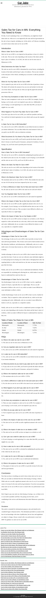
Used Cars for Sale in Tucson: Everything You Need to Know (15, 564)
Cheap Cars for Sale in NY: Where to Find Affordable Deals (15, 575)
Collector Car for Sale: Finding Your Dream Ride (13, 534)
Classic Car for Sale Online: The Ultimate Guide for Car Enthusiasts (17, 530)
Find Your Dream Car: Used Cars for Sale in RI (12, 583)
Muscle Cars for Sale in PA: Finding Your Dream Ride (14, 589)
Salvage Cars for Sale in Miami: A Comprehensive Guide (15, 579)
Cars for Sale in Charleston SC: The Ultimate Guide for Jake (15, 585)
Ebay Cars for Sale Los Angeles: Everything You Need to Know (16, 549)
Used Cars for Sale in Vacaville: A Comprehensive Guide (15, 568)
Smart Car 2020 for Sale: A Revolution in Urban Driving (14, 541)
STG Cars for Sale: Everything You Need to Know (13, 539)
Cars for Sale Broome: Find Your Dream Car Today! (13, 556)
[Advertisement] (23, 15)
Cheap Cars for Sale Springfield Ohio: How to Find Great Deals (16, 552)
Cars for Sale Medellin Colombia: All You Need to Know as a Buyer (17, 554)
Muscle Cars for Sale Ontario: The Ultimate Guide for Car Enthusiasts (18, 545)
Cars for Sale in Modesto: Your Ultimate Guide (12, 572)
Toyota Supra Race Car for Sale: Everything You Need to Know (16, 537)
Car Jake (23, 2)
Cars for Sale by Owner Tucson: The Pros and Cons (13, 535)
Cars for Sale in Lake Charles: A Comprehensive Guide (14, 587)
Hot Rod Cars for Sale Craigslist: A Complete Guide (13, 547)
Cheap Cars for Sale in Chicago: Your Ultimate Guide (14, 574)
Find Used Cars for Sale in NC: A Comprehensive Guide (14, 577)
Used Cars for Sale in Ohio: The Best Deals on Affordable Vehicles (17, 581)
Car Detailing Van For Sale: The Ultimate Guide (12, 532)
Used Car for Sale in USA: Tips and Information (12, 570)
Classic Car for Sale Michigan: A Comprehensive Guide (14, 550)
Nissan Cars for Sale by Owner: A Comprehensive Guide (14, 543)
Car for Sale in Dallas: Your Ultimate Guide (11, 566)
